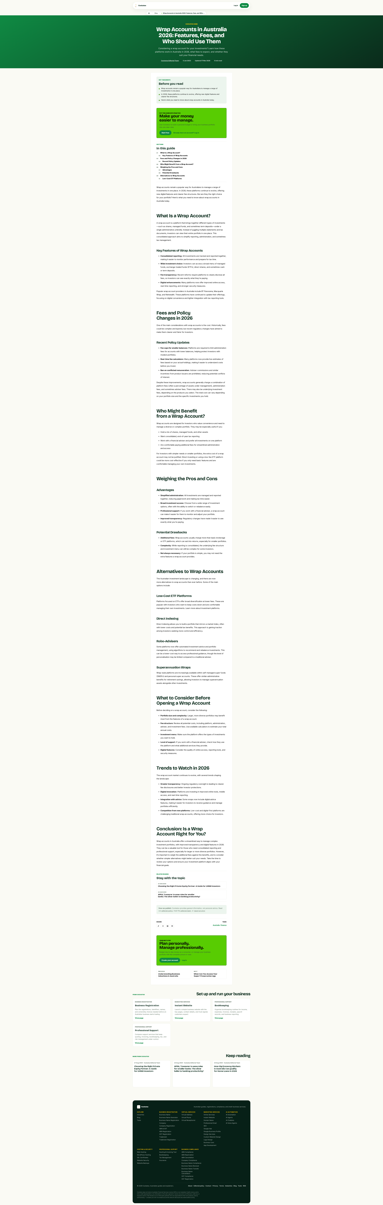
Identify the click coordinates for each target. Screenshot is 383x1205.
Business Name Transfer (190, 1169)
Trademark (163, 1137)
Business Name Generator (168, 1117)
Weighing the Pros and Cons (171, 167)
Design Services (209, 1134)
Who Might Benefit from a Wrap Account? (176, 164)
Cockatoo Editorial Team (170, 61)
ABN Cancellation (188, 1157)
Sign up (244, 5)
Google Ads (208, 1129)
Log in (236, 5)
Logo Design (208, 1140)
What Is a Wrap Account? (170, 153)
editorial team (185, 911)
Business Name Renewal (190, 1166)
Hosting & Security (145, 1149)
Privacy (215, 1186)
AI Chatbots (230, 1120)
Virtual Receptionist (188, 1120)
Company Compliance (189, 1160)
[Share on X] (163, 926)
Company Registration (167, 1126)
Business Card (209, 1142)
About (190, 1186)
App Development (210, 1145)
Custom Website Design (212, 1137)
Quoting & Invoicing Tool (167, 1152)
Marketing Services (212, 1112)
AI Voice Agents (231, 1123)
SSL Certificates (142, 1157)
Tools (139, 1120)
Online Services (209, 1115)
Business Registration (168, 1112)
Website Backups (143, 1163)
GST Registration (165, 1134)
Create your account (170, 960)
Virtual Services (188, 1112)
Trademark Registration (167, 1140)
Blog (156, 13)
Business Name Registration (169, 1120)
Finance (224, 925)
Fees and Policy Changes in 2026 (173, 158)
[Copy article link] (158, 926)
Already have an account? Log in (186, 133)
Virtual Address (187, 1115)
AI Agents (229, 1117)
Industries (140, 1115)
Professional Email (210, 1123)
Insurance (162, 1160)
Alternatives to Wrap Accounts (172, 176)
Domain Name (209, 1120)
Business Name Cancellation (187, 1172)
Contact (208, 1186)
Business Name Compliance (191, 1163)
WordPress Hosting (144, 1155)
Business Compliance (190, 1149)
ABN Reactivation (188, 1155)
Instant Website (209, 1117)
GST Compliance (187, 1176)
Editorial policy (199, 1186)
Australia (216, 925)
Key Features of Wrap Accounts (175, 156)
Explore (140, 1112)
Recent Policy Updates (171, 161)
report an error (199, 911)
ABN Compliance (187, 1152)
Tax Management (165, 1157)
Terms (221, 1186)
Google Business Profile (212, 1131)
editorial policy (167, 911)
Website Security (143, 1160)
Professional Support (168, 1149)
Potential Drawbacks (170, 173)
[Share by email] (172, 926)
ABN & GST (163, 1129)
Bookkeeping (164, 1155)
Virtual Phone (186, 1117)
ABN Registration (165, 1131)
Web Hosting (141, 1152)
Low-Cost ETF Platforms (172, 179)
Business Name (164, 1115)
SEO (205, 1126)
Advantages (167, 170)
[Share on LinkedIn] (167, 926)
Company (162, 1123)
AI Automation (232, 1112)
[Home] (149, 13)
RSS (244, 1186)
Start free (165, 133)
